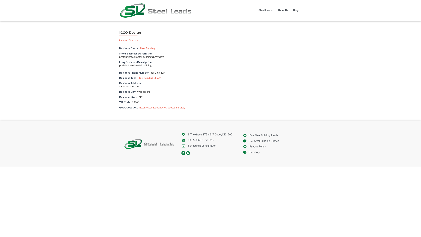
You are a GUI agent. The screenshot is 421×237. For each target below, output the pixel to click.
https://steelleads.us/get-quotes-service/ (162, 107)
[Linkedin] (183, 153)
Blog (295, 10)
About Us (282, 10)
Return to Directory (128, 40)
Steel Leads (265, 10)
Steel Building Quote (149, 77)
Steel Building (147, 48)
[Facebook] (188, 153)
